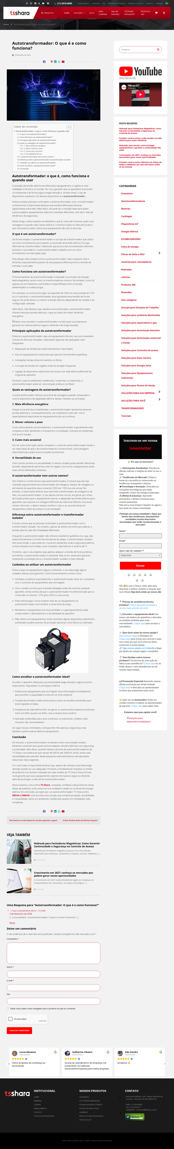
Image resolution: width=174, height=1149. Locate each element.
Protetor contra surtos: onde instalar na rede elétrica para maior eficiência (140, 139)
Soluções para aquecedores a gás (139, 322)
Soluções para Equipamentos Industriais (137, 375)
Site (8, 994)
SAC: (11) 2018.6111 (133, 1107)
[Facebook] (27, 3)
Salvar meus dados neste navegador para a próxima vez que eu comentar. (43, 1009)
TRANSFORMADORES (132, 408)
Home (6, 24)
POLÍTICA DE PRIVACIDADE (44, 1116)
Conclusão (24, 168)
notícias (125, 277)
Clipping (37, 1105)
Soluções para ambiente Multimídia (140, 315)
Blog (92, 13)
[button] (9, 1064)
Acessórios (127, 193)
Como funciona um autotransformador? (36, 137)
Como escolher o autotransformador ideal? (37, 165)
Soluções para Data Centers (136, 357)
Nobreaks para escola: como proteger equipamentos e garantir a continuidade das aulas (140, 147)
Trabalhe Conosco (135, 3)
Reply (12, 922)
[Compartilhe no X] (39, 3)
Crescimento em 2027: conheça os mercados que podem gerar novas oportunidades (63, 874)
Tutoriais (126, 415)
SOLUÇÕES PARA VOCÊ (133, 400)
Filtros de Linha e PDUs (89, 1108)
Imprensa (96, 3)
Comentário (13, 939)
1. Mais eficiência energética (34, 146)
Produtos (49, 13)
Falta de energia (130, 246)
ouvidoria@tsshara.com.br (146, 1110)
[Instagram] (31, 3)
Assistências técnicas (116, 3)
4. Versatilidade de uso (33, 154)
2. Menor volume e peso (33, 148)
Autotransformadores (133, 201)
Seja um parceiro (115, 12)
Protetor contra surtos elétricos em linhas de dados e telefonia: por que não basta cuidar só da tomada (140, 164)
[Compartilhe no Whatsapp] (59, 62)
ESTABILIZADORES (131, 239)
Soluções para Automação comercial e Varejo (141, 340)
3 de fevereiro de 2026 (21, 913)
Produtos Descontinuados (91, 1116)
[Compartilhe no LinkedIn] (55, 62)
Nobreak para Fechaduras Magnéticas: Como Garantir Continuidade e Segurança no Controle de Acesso (67, 845)
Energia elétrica (129, 231)
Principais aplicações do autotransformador (38, 140)
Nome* (122, 531)
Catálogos (126, 216)
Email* (122, 541)
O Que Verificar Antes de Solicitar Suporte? (80, 820)
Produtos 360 (128, 284)
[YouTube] (43, 3)
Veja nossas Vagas (128, 636)
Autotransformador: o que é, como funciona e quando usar (42, 131)
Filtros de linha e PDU (133, 254)
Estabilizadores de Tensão (90, 1105)
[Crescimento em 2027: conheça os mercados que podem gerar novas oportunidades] (19, 881)
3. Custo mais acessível (33, 151)
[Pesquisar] (164, 13)
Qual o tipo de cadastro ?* (131, 551)
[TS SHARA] (19, 13)
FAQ (103, 3)
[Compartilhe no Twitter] (48, 62)
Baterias (125, 208)
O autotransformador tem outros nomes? (37, 156)
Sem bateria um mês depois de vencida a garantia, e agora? (33, 820)
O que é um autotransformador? (33, 134)
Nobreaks (126, 269)
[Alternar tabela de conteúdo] (68, 127)
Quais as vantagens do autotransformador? (38, 143)
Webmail (159, 3)
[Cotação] (156, 13)
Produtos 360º (145, 12)
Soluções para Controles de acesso (139, 350)
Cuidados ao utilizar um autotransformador (38, 162)
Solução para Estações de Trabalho (140, 307)
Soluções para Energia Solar (136, 365)
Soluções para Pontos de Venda (138, 385)
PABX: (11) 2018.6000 (134, 1104)
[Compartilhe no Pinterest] (52, 62)
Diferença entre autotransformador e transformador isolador (45, 159)
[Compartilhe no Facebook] (44, 62)
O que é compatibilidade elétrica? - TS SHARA (28, 910)
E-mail (10, 981)
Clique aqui (139, 623)
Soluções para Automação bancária (140, 330)
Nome (10, 967)
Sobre (66, 13)
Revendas (126, 292)
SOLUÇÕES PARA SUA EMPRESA (138, 393)
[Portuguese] (167, 3)
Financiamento (83, 3)
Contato (149, 3)
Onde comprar (103, 12)
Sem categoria (129, 299)
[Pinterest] (48, 3)
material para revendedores (136, 261)
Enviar (140, 565)
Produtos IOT (85, 1120)
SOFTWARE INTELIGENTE (130, 12)
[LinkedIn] (35, 3)
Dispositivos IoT (129, 223)
